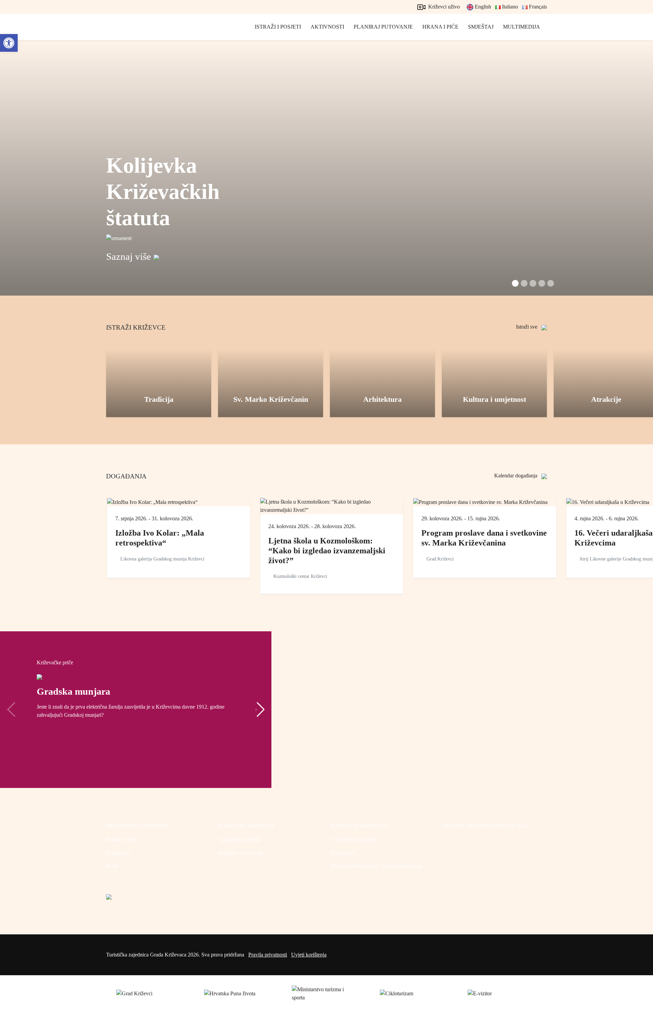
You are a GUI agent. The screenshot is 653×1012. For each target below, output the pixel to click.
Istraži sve (527, 327)
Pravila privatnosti (267, 955)
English (482, 7)
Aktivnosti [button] (327, 27)
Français (537, 7)
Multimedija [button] (521, 27)
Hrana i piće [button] (440, 27)
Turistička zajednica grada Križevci (136, 34)
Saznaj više (128, 256)
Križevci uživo (443, 7)
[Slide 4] (550, 283)
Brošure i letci (121, 839)
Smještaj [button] (480, 27)
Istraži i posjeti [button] (278, 27)
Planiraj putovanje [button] (383, 27)
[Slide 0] (515, 283)
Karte (112, 866)
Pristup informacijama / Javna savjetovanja (376, 866)
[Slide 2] (533, 283)
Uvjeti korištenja (308, 955)
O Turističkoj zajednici (355, 839)
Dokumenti (343, 853)
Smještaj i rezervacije (241, 853)
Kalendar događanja (516, 475)
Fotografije (118, 853)
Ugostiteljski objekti (239, 839)
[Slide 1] (524, 283)
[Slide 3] (541, 283)
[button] (260, 709)
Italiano (509, 7)
